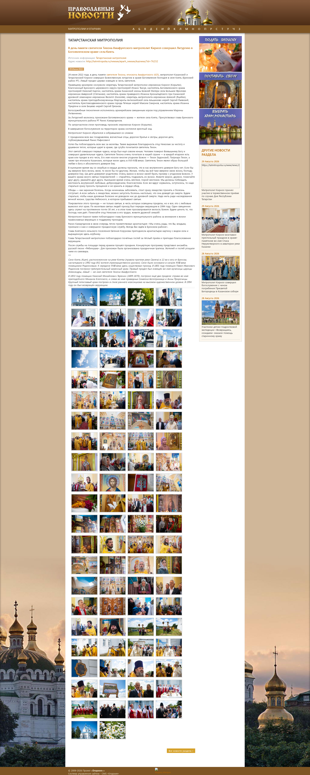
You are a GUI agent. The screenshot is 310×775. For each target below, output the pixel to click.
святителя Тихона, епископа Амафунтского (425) (133, 74)
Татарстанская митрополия (111, 58)
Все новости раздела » (181, 750)
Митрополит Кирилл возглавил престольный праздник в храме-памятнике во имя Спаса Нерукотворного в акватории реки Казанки (221, 240)
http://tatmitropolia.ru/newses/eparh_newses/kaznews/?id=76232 (122, 61)
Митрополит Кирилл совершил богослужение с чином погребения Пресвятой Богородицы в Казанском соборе (220, 287)
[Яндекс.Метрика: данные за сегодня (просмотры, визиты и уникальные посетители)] (163, 771)
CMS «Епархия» (110, 773)
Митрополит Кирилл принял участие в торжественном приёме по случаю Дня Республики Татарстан (220, 194)
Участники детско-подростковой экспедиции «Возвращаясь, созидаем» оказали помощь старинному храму (219, 331)
